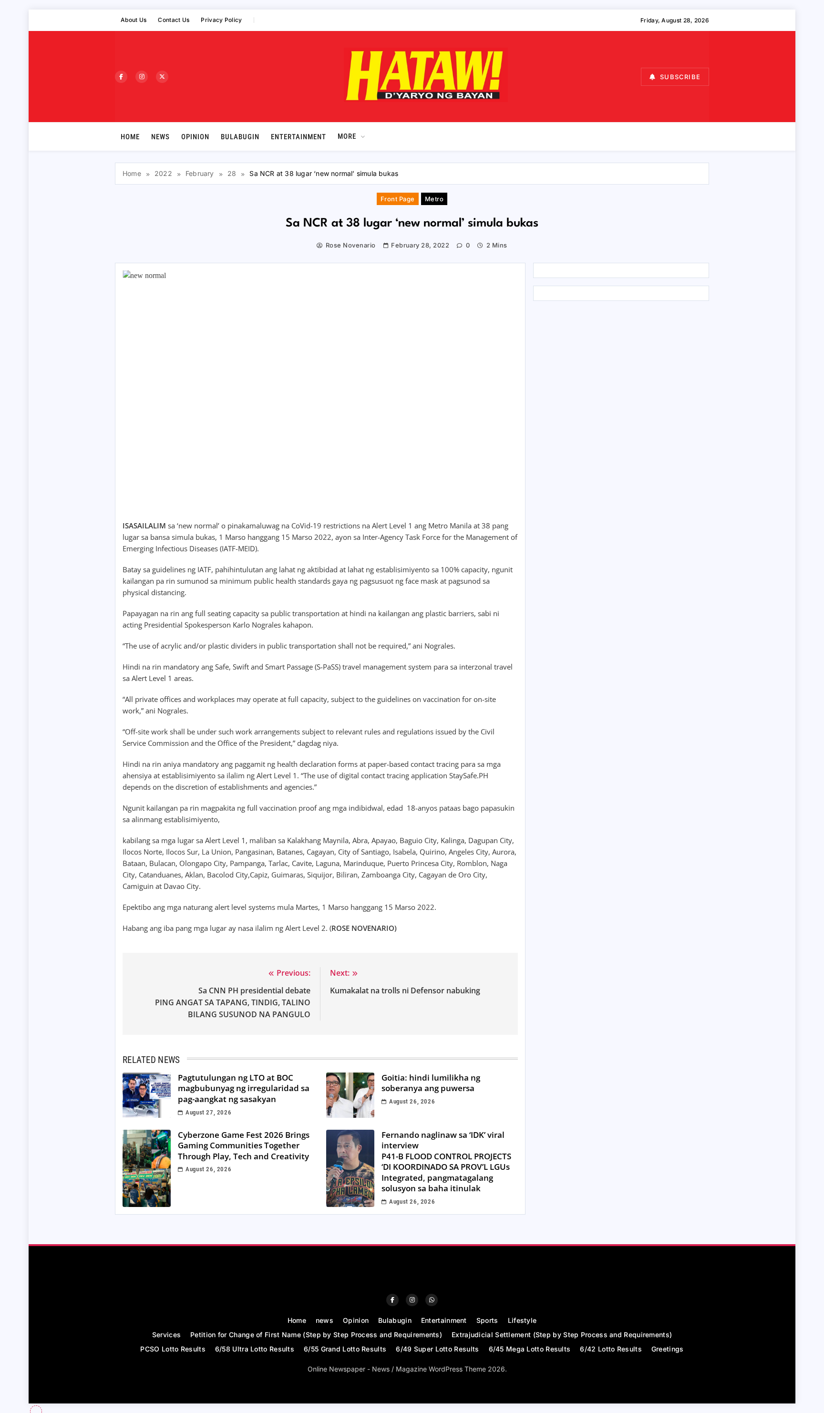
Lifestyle (522, 1320)
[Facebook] (121, 77)
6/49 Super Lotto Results (437, 1349)
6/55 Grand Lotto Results (345, 1349)
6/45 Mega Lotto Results (530, 1349)
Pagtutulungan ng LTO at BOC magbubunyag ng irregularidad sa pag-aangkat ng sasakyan (243, 1088)
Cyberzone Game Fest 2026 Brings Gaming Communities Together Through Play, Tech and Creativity (243, 1145)
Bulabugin (240, 137)
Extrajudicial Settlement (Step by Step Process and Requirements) (562, 1334)
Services (166, 1334)
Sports (487, 1320)
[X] (162, 77)
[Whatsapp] (431, 1300)
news (160, 137)
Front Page (398, 199)
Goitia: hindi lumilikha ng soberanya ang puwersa (430, 1083)
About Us (133, 19)
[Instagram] (141, 77)
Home (130, 137)
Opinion (195, 137)
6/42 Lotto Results (610, 1349)
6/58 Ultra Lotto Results (254, 1349)
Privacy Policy (221, 19)
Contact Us (173, 19)
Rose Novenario (350, 245)
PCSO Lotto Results (172, 1349)
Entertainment (298, 137)
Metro (434, 199)
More (347, 136)
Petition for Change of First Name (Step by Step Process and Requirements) (316, 1334)
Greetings (667, 1349)
